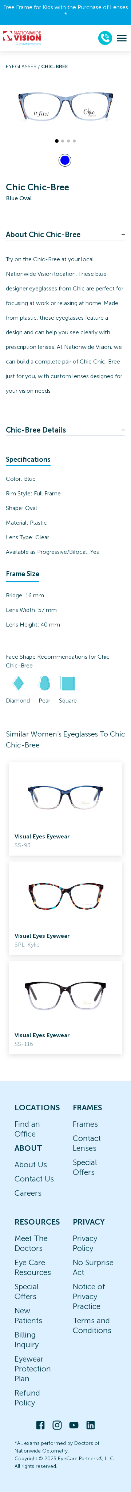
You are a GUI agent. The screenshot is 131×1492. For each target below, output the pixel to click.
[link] (65, 809)
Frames (85, 1123)
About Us (31, 1164)
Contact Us (34, 1178)
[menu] (121, 38)
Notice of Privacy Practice (89, 1296)
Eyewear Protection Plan (33, 1368)
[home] (22, 38)
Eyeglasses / (23, 67)
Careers (28, 1193)
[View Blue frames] (65, 160)
